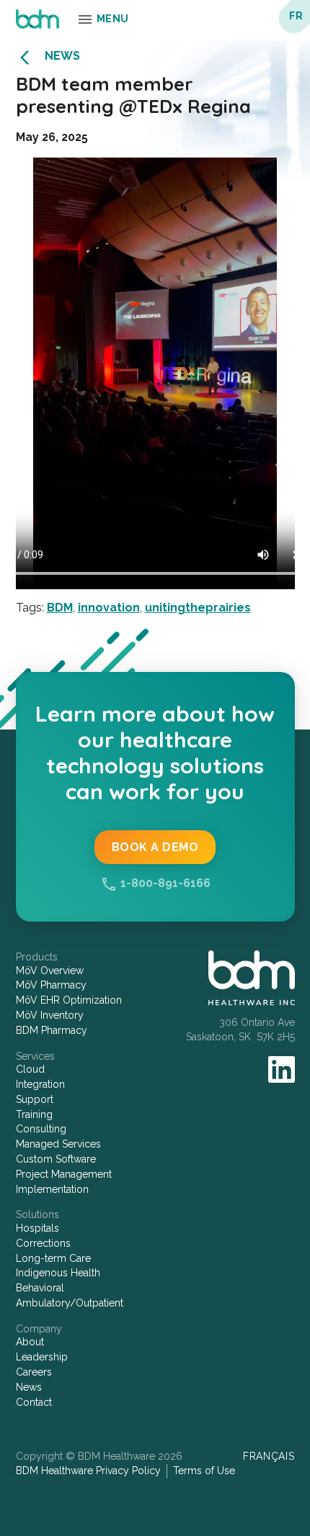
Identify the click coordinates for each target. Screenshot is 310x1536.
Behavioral (40, 1288)
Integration (40, 1084)
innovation (109, 607)
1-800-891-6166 (165, 883)
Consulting (41, 1129)
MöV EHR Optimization (69, 1000)
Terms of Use (204, 1470)
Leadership (42, 1357)
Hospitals (37, 1228)
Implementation (52, 1189)
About (30, 1342)
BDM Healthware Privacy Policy (88, 1470)
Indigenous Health (58, 1272)
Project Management (64, 1174)
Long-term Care (53, 1258)
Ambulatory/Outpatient (69, 1303)
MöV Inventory (50, 1015)
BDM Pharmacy (51, 1030)
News (62, 56)
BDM (60, 607)
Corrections (43, 1243)
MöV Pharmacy (51, 985)
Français (269, 1456)
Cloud (30, 1069)
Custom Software (56, 1159)
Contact (34, 1402)
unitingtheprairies (198, 607)
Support (34, 1099)
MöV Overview (50, 970)
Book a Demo (155, 847)
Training (34, 1114)
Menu (113, 18)
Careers (34, 1372)
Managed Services (58, 1144)
